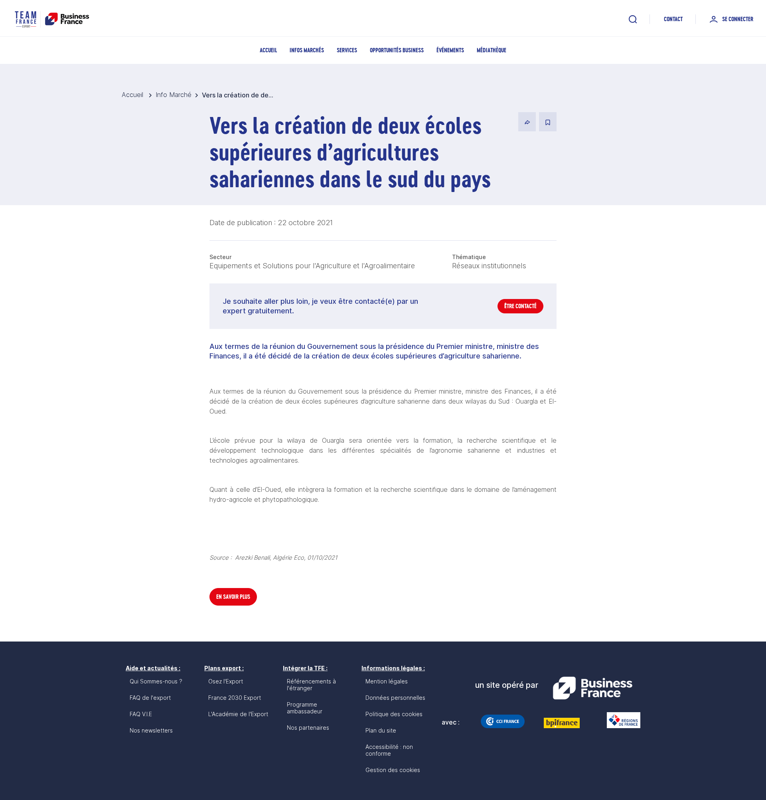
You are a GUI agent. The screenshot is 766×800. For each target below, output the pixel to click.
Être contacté (520, 306)
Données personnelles (395, 697)
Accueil (268, 50)
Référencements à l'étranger (311, 684)
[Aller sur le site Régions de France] (619, 720)
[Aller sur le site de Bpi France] (562, 723)
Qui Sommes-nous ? (156, 681)
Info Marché (174, 95)
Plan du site (380, 730)
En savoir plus (233, 596)
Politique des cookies (393, 714)
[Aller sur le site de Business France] (592, 688)
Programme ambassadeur (304, 708)
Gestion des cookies (392, 769)
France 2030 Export (234, 697)
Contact (673, 19)
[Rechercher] (633, 19)
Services (347, 50)
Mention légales (386, 681)
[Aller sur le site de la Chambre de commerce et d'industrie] (503, 721)
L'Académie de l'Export (238, 714)
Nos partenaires (308, 727)
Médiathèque (491, 50)
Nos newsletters (151, 730)
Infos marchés (307, 50)
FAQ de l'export (150, 697)
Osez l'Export (225, 681)
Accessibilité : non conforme (389, 750)
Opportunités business (397, 50)
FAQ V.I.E (141, 714)
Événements (450, 50)
